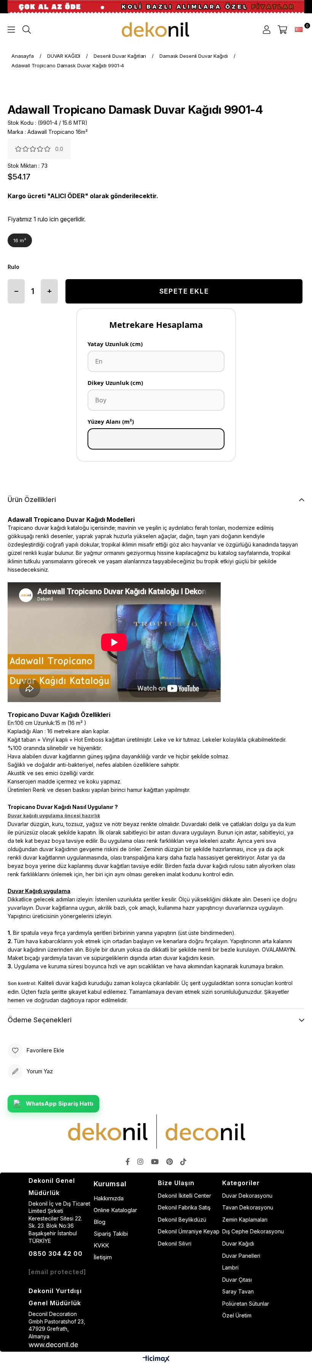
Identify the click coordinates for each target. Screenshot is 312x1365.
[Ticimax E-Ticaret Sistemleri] (156, 1359)
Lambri (230, 1267)
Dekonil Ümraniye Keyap (189, 1231)
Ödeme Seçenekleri (40, 1020)
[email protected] (57, 1272)
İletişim (103, 1257)
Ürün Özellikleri (32, 500)
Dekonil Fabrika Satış (184, 1207)
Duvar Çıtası (237, 1279)
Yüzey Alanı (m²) (111, 421)
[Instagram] (140, 1161)
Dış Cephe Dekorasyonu (253, 1231)
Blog (99, 1221)
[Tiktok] (183, 1161)
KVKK (101, 1245)
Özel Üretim (237, 1315)
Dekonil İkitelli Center (184, 1195)
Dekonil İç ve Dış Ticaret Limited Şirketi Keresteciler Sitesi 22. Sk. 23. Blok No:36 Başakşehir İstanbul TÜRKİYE (59, 1222)
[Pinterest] (169, 1161)
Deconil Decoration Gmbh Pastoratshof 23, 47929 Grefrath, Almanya (57, 1325)
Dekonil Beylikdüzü (182, 1219)
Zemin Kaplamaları (244, 1219)
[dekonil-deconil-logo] (156, 1131)
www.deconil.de (53, 1345)
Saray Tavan (238, 1291)
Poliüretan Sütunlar (245, 1303)
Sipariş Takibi (111, 1233)
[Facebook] (128, 1161)
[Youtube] (155, 1161)
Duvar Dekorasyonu (247, 1195)
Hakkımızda (109, 1198)
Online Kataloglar (115, 1210)
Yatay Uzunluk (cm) (115, 344)
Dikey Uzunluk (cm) (115, 382)
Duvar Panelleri (241, 1255)
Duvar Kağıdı (238, 1243)
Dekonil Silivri (174, 1243)
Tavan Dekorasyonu (247, 1207)
